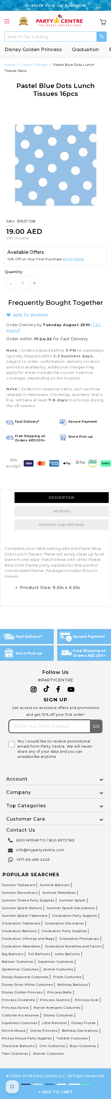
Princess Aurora (15, 1008)
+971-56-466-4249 (33, 859)
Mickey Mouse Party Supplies (27, 1038)
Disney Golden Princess (33, 49)
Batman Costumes (17, 962)
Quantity (13, 271)
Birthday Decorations (80, 1031)
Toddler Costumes (72, 1038)
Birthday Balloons (72, 985)
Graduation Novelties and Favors (73, 946)
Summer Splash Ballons (22, 908)
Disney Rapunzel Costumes (25, 977)
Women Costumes (48, 1054)
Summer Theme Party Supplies (28, 900)
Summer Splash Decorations (71, 908)
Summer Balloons (55, 885)
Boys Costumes (83, 1046)
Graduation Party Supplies (74, 916)
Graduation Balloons (19, 931)
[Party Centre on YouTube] (71, 689)
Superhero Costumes (19, 1023)
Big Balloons (12, 954)
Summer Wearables (59, 893)
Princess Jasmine (55, 1000)
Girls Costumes (52, 1046)
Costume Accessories (20, 1015)
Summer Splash (72, 900)
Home (9, 64)
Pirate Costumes (67, 977)
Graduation (85, 49)
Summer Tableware (18, 885)
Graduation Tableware (21, 923)
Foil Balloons (39, 954)
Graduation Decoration (64, 923)
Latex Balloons (67, 954)
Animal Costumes (58, 969)
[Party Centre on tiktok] (46, 690)
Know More (73, 259)
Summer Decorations (20, 893)
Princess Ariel (86, 1000)
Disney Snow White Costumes (27, 985)
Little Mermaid (54, 1023)
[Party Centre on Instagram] (34, 689)
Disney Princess (43, 1031)
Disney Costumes (58, 1015)
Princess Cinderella (18, 1000)
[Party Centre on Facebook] (58, 689)
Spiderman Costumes (20, 969)
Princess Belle (59, 992)
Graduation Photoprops (79, 939)
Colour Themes (34, 64)
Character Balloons (18, 1046)
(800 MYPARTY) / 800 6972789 (45, 840)
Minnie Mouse (13, 1031)
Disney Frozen (83, 1023)
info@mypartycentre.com (40, 850)
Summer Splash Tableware (25, 916)
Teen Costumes (15, 1054)
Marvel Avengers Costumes (57, 1008)
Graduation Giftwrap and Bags (28, 939)
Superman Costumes (55, 962)
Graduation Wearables (21, 946)
